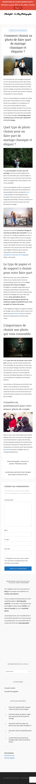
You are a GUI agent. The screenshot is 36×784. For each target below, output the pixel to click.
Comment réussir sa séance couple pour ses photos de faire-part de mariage (19, 716)
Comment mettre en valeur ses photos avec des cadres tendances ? (20, 724)
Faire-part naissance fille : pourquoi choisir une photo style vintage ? (19, 708)
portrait (7, 449)
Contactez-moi (9, 755)
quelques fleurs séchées (16, 313)
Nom (6, 530)
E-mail (6, 539)
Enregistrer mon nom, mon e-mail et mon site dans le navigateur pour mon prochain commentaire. (16, 561)
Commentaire (9, 500)
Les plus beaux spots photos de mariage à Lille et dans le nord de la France (18, 473)
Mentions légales (9, 758)
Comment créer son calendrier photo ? (20, 732)
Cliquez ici (18, 8)
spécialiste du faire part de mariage (14, 255)
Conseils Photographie (18, 30)
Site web (7, 549)
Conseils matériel (9, 688)
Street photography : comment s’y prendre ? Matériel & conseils (18, 463)
